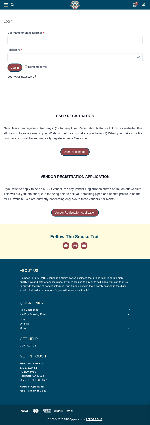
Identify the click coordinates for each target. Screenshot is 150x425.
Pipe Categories (29, 309)
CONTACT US (28, 345)
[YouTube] (84, 245)
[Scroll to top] (145, 257)
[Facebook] (66, 245)
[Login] (143, 5)
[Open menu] (6, 5)
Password (16, 50)
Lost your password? (22, 76)
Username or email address (27, 33)
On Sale (24, 323)
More (23, 328)
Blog (22, 319)
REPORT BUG (94, 419)
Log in (15, 67)
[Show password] (138, 57)
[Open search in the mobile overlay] (12, 4)
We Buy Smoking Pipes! (33, 314)
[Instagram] (75, 245)
